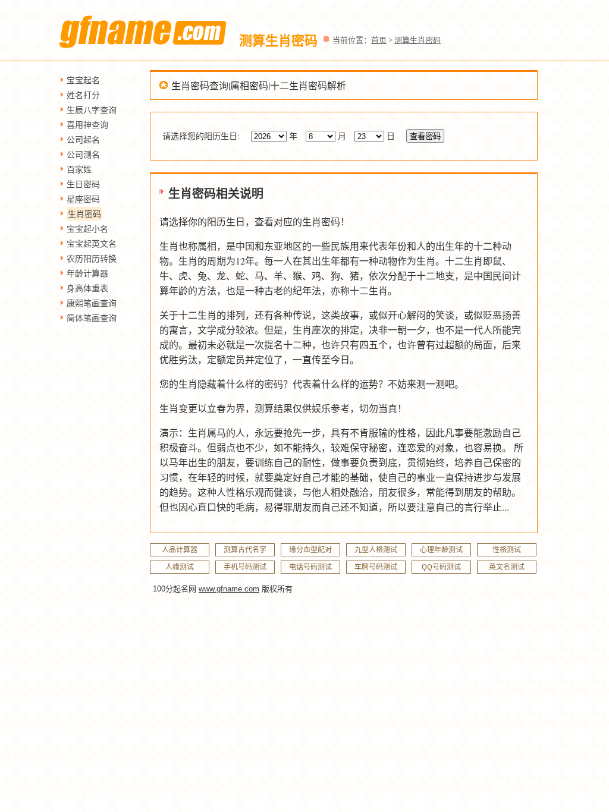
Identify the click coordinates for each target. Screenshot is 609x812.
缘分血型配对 (310, 550)
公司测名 (83, 154)
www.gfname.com (229, 588)
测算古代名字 (245, 550)
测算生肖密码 (417, 39)
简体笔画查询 (92, 317)
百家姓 (79, 169)
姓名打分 (83, 94)
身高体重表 (87, 288)
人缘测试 (179, 567)
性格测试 (506, 550)
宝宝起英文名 (92, 243)
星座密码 (83, 198)
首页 (379, 39)
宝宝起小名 (87, 228)
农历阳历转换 (92, 258)
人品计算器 (179, 550)
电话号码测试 (310, 567)
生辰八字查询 (92, 109)
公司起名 (83, 139)
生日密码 (83, 184)
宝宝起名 (83, 80)
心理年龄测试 (441, 550)
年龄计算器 (87, 273)
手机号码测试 (245, 567)
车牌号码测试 (375, 567)
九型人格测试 (375, 550)
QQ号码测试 (441, 567)
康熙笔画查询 (92, 303)
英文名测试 (507, 567)
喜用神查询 (87, 124)
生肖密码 (84, 213)
